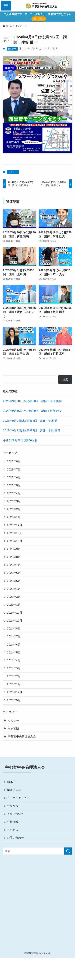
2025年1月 (14, 604)
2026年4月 (14, 493)
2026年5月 (14, 485)
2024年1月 (14, 684)
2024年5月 (14, 652)
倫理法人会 (14, 789)
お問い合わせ (15, 837)
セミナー (12, 48)
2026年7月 (14, 469)
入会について (15, 813)
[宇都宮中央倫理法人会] (41, 6)
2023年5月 (14, 700)
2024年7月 (14, 636)
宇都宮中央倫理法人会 (22, 736)
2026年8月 (14, 461)
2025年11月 (14, 533)
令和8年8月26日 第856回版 (20, 440)
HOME (11, 782)
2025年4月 (14, 588)
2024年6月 (14, 644)
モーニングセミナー (19, 798)
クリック (39, 18)
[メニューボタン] (6, 6)
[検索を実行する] (68, 851)
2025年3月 (14, 596)
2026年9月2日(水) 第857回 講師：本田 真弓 (31, 430)
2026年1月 (14, 517)
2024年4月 (14, 660)
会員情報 (12, 821)
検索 (65, 379)
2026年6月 (14, 477)
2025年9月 (14, 549)
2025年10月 (14, 541)
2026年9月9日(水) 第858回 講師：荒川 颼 (30, 420)
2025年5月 (14, 581)
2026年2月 (14, 509)
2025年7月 (14, 564)
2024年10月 (14, 620)
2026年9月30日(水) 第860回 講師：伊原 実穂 (32, 401)
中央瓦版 (13, 728)
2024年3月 (14, 668)
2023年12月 (14, 692)
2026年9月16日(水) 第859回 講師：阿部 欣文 (32, 410)
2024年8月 (14, 628)
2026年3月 (14, 501)
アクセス (12, 829)
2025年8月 (14, 557)
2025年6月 (14, 572)
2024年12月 (14, 612)
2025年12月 (14, 525)
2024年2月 (14, 676)
